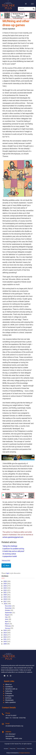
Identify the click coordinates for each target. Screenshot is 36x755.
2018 (5, 599)
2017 (5, 601)
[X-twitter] (7, 675)
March (7, 623)
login (7, 573)
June (6, 619)
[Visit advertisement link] (18, 457)
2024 (5, 586)
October (7, 610)
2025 (5, 583)
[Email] (3, 724)
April (6, 621)
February (8, 626)
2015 (5, 630)
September (8, 612)
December (8, 606)
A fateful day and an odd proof (13, 551)
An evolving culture (9, 554)
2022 (5, 590)
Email (8, 723)
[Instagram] (10, 675)
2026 (5, 581)
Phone (8, 713)
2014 (5, 632)
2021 (5, 592)
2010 (5, 641)
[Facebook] (4, 675)
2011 (5, 639)
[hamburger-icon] (26, 4)
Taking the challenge (9, 546)
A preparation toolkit (9, 556)
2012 (5, 637)
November (8, 608)
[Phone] (3, 714)
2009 (5, 644)
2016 (5, 603)
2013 (5, 635)
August (7, 615)
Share (7, 565)
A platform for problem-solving (13, 549)
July (6, 617)
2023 (5, 588)
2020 (5, 595)
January (7, 628)
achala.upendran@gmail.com (12, 537)
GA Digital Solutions (24, 753)
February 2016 (6, 560)
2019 (5, 597)
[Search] (34, 9)
